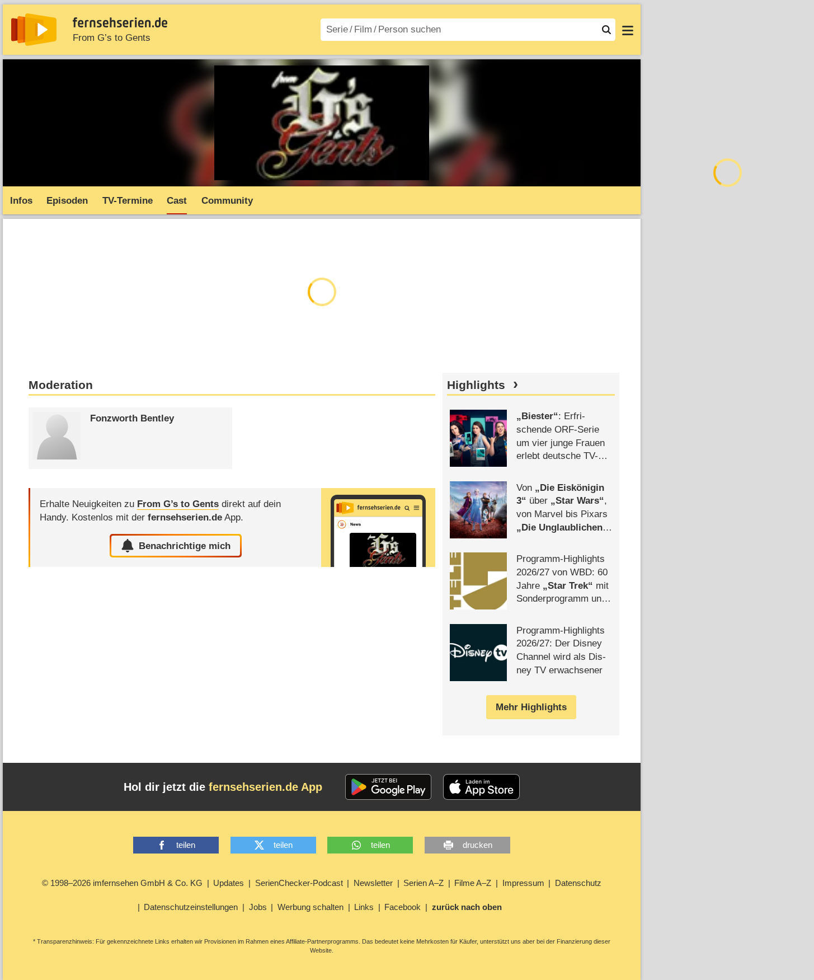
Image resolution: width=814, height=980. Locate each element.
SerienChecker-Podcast (299, 883)
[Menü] (628, 29)
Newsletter (373, 883)
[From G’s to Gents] (378, 527)
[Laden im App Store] (481, 787)
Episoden (67, 200)
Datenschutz (578, 883)
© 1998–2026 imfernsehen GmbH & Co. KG (122, 883)
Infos (21, 200)
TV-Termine (127, 200)
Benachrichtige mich (184, 546)
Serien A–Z (423, 883)
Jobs (258, 907)
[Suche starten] (606, 29)
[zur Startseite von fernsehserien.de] (34, 29)
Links (364, 907)
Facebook (402, 907)
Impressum (523, 883)
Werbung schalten (310, 907)
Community (227, 200)
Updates (228, 883)
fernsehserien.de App (265, 787)
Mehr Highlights (531, 707)
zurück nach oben (467, 907)
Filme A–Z (472, 883)
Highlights (476, 385)
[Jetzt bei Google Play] (388, 787)
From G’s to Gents (111, 37)
